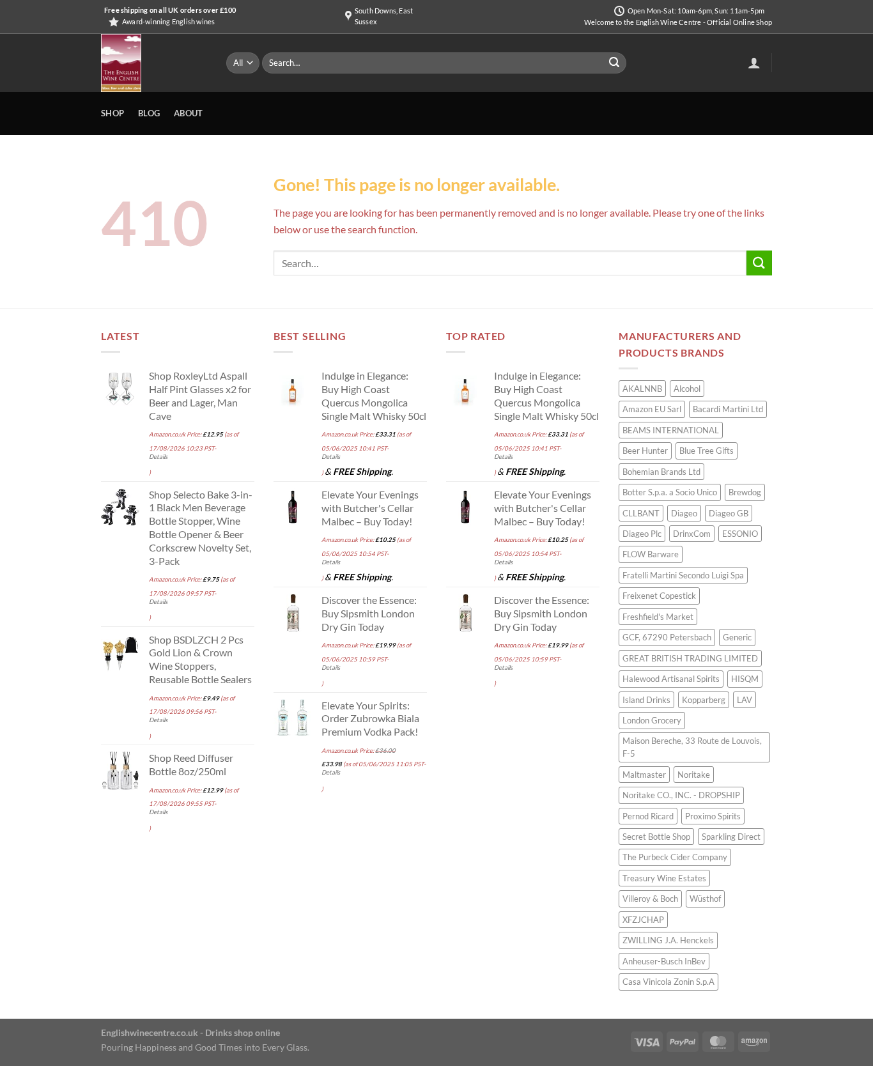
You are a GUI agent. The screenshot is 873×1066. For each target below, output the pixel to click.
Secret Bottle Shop (656, 836)
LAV (744, 700)
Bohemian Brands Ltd (661, 472)
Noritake (693, 774)
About (188, 113)
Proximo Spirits (713, 816)
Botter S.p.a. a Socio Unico (669, 492)
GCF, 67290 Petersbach (666, 637)
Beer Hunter (645, 450)
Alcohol (687, 388)
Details (158, 456)
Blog (149, 113)
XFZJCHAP (643, 920)
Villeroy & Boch (650, 898)
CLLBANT (641, 513)
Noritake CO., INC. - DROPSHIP (681, 795)
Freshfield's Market (657, 617)
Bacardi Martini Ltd (728, 409)
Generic (737, 637)
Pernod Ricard (648, 816)
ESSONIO (740, 534)
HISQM (745, 679)
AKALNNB (642, 388)
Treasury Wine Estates (664, 878)
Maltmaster (644, 774)
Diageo (684, 513)
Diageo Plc (641, 534)
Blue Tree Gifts (706, 450)
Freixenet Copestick (659, 596)
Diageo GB (728, 513)
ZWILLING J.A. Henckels (668, 940)
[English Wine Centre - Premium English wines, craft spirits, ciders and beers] (154, 63)
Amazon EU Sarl (651, 409)
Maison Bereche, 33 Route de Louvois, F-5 (692, 747)
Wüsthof (705, 898)
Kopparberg (703, 700)
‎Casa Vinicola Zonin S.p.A (668, 982)
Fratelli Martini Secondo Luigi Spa (683, 575)
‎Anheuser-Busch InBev (664, 961)
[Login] (754, 63)
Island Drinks (646, 700)
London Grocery (651, 720)
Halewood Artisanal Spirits (671, 679)
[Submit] (614, 63)
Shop (112, 113)
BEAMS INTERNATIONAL (670, 430)
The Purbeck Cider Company (674, 857)
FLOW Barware (650, 554)
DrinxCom (692, 534)
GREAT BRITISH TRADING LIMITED (690, 658)
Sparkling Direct (731, 836)
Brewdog (745, 492)
